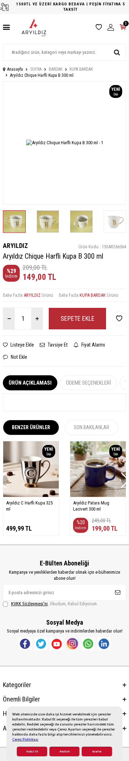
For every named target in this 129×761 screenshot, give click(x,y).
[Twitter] (40, 643)
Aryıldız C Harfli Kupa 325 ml (29, 506)
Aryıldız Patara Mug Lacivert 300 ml (91, 506)
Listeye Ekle (21, 345)
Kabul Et (32, 751)
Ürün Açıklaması (30, 383)
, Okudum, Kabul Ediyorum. (54, 603)
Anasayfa (15, 69)
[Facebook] (25, 643)
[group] (64, 142)
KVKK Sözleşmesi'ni (29, 603)
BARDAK (55, 69)
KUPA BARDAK (81, 69)
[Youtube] (56, 643)
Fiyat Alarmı (92, 345)
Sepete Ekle (78, 318)
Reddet (64, 751)
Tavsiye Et (57, 345)
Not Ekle (18, 357)
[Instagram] (72, 643)
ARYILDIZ (15, 245)
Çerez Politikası (25, 739)
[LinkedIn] (103, 643)
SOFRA (36, 69)
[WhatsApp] (88, 643)
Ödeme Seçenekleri (88, 383)
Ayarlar (96, 751)
